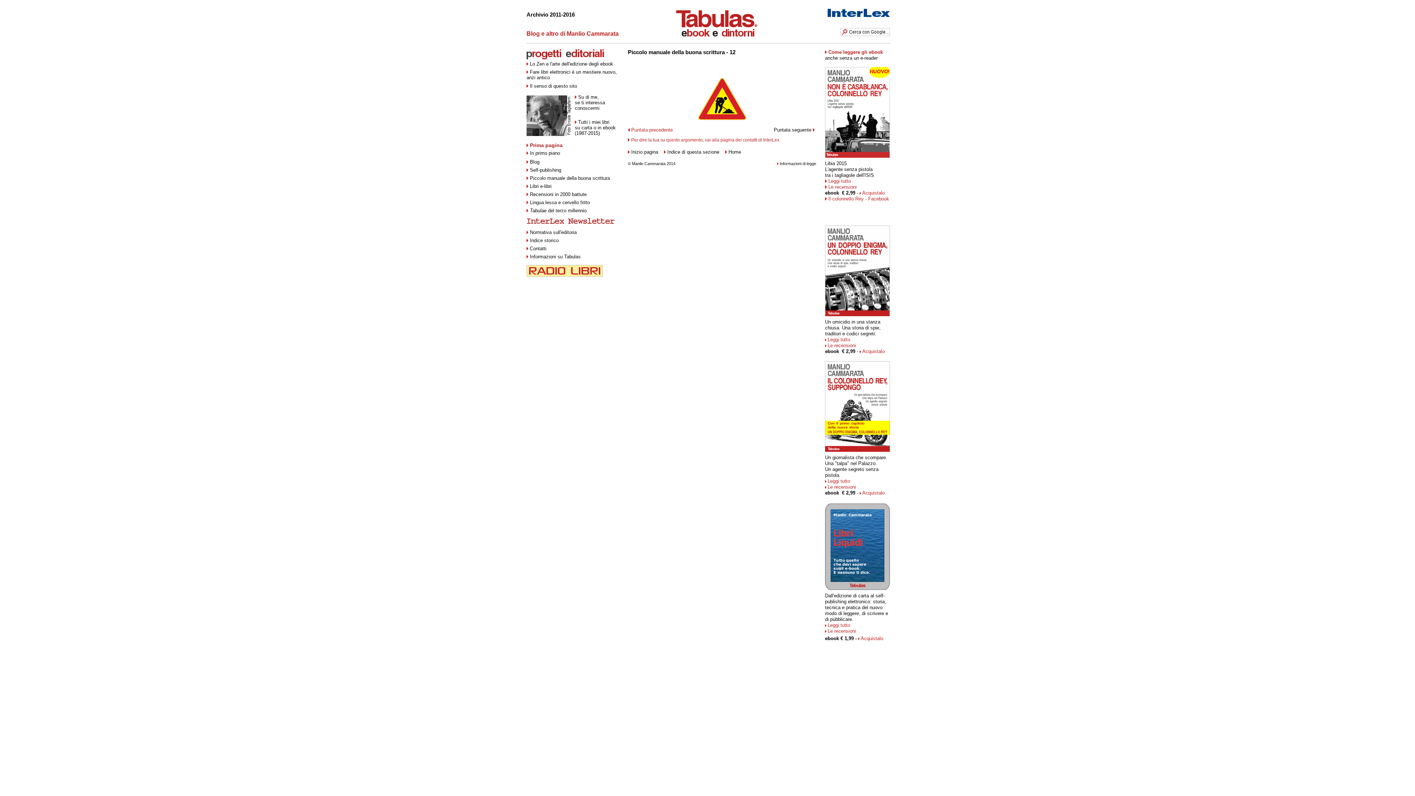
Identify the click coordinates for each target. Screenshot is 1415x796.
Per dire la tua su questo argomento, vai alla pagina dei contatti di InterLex (705, 140)
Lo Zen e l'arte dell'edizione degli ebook (571, 64)
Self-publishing (545, 170)
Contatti (538, 248)
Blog (534, 162)
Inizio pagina (644, 152)
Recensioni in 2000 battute (558, 194)
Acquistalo (873, 193)
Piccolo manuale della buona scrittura (570, 178)
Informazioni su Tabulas (555, 256)
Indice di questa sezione (693, 152)
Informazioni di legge (798, 163)
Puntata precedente (652, 130)
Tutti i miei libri (593, 122)
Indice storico (544, 240)
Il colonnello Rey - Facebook (858, 199)
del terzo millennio (558, 210)
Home (735, 152)
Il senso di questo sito (553, 86)
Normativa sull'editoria (553, 232)
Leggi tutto (839, 181)
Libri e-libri (541, 186)
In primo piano (545, 153)
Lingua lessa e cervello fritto (560, 202)
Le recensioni (842, 187)
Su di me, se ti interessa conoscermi (590, 102)
